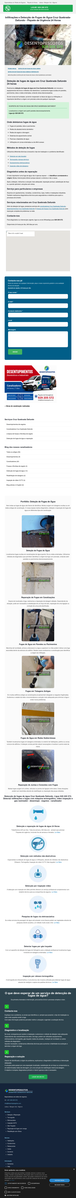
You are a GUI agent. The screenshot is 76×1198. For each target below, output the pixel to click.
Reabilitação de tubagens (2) (15, 475)
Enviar (15, 352)
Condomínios (11, 1143)
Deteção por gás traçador (18, 156)
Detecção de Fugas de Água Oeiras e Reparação (23, 72)
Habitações (10, 1141)
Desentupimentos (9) (13, 457)
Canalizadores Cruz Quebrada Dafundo (19, 429)
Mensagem (12, 330)
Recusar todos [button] (60, 1185)
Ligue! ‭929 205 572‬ (39, 8)
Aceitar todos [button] (59, 1180)
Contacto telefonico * (15, 311)
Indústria (10, 1154)
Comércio (10, 1152)
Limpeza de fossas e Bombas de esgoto (19, 434)
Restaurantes (11, 1146)
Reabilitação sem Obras (14, 1131)
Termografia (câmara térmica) (19, 159)
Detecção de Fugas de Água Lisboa (29, 68)
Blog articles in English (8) (15, 485)
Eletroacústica (11, 1120)
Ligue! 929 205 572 (38, 1077)
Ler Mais (57, 832)
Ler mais (12, 1180)
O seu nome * (12, 292)
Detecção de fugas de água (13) (17, 471)
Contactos (10, 1164)
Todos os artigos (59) (13, 452)
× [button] (74, 1169)
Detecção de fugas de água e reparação (19, 438)
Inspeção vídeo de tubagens (19, 166)
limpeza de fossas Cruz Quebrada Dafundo (50, 209)
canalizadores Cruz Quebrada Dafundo (53, 206)
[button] (26, 1195)
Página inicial (12, 68)
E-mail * (10, 302)
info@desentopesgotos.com (13, 1103)
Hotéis (9, 1149)
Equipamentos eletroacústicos (20, 163)
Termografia (11, 1117)
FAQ (8, 1166)
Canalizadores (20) (12, 461)
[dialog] (38, 1182)
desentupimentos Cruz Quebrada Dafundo (21, 209)
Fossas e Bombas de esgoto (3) (16, 466)
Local (10, 320)
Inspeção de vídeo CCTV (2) (15, 480)
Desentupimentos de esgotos (16, 424)
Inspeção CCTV (12, 1123)
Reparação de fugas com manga (17, 1128)
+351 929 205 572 (12, 1100)
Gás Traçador (11, 1126)
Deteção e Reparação (13, 1115)
